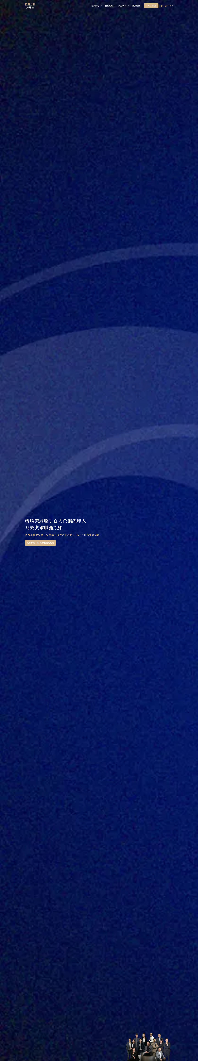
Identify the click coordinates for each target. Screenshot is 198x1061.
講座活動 (122, 5)
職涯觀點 (109, 5)
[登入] (161, 6)
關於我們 (136, 5)
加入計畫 (152, 5)
